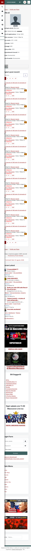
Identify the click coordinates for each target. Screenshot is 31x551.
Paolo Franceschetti (11, 398)
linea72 (7, 283)
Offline (15, 25)
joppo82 (7, 314)
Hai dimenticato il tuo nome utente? (14, 459)
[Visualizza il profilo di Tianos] (5, 299)
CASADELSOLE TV (11, 382)
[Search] (2, 7)
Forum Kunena (19, 255)
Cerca (5, 537)
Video (5, 484)
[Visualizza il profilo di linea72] (5, 279)
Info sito (6, 475)
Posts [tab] (5, 66)
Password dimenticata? (10, 457)
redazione (9, 90)
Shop (5, 491)
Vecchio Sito (7, 482)
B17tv (7, 380)
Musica (18, 313)
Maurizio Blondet (11, 390)
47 (15, 78)
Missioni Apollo (15, 87)
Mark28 (7, 274)
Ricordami (8, 449)
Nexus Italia (9, 394)
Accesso (15, 453)
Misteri (7, 293)
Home (5, 470)
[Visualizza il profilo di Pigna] (15, 19)
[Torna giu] (28, 2)
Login (5, 477)
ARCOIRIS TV (9, 385)
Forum (5, 489)
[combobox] (14, 537)
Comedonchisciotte (11, 389)
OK (24, 549)
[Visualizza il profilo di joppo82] (5, 310)
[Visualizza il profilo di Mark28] (5, 270)
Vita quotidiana (17, 273)
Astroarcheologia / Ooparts (18, 293)
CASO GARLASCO (12, 278)
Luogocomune (11, 2)
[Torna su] (28, 548)
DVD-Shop (7, 472)
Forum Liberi (8, 273)
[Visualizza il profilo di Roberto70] (5, 288)
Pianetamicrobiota (11, 383)
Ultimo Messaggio (9, 92)
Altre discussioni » (9, 318)
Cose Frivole (16, 303)
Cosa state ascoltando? (14, 309)
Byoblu (8, 387)
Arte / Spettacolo (10, 313)
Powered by (11, 255)
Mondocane (9, 392)
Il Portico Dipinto (11, 396)
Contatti (6, 479)
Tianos (7, 305)
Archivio (6, 487)
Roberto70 (8, 294)
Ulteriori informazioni (17, 549)
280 (13, 95)
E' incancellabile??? (12, 269)
